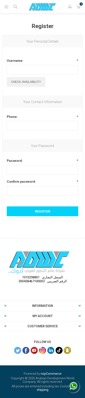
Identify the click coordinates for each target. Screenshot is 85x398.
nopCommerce (51, 373)
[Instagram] (42, 350)
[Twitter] (17, 350)
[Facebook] (25, 350)
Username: (15, 61)
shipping (42, 389)
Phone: (12, 117)
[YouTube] (34, 350)
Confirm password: (21, 182)
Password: (15, 161)
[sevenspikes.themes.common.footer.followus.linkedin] (50, 350)
